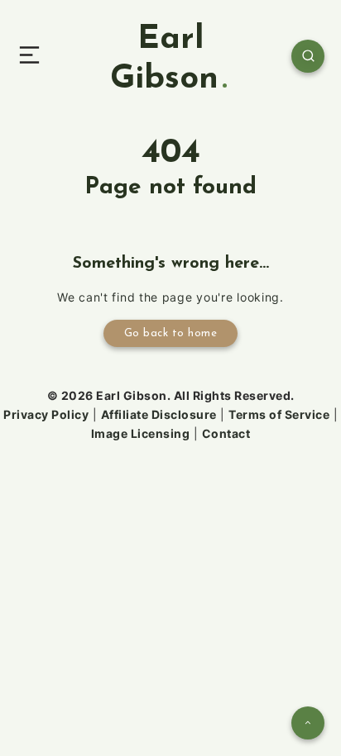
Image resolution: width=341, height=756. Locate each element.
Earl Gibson (164, 59)
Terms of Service (278, 414)
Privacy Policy (46, 414)
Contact (226, 433)
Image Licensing (140, 433)
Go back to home (171, 333)
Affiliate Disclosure (159, 414)
